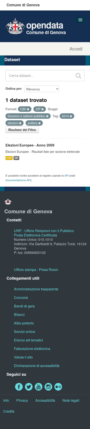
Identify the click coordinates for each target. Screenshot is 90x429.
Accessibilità (45, 400)
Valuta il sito (23, 357)
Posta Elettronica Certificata (35, 235)
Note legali (70, 400)
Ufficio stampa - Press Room (36, 269)
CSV (9, 158)
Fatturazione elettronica (32, 348)
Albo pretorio (24, 323)
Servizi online (24, 331)
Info (6, 400)
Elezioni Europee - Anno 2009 (29, 145)
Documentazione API (18, 180)
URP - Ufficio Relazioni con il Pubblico (44, 230)
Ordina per (13, 88)
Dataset (12, 59)
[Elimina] (28, 109)
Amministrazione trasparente (36, 288)
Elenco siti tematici (28, 340)
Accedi (75, 49)
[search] (78, 75)
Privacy (22, 400)
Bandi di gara (24, 305)
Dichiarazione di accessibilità (36, 365)
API (66, 175)
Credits (8, 411)
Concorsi (21, 297)
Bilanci (19, 314)
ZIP (16, 158)
